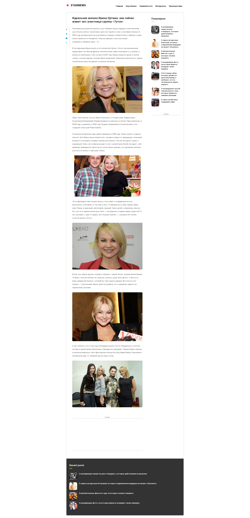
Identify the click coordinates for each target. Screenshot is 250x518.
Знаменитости (146, 6)
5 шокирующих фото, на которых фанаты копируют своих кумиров (170, 65)
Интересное (160, 6)
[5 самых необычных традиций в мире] (155, 102)
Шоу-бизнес (131, 6)
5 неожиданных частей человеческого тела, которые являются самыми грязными (170, 92)
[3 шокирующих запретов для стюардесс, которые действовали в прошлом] (155, 30)
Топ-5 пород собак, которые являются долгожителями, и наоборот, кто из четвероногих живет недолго (169, 78)
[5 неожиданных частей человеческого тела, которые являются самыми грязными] (155, 91)
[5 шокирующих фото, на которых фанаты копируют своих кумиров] (155, 65)
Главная (119, 6)
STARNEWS (78, 5)
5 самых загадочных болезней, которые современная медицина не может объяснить (171, 43)
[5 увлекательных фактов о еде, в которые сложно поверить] (155, 54)
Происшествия (175, 6)
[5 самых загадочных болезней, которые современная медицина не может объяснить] (155, 43)
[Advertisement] (107, 434)
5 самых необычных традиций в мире (169, 101)
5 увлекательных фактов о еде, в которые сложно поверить (168, 54)
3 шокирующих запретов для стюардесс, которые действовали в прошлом (169, 31)
